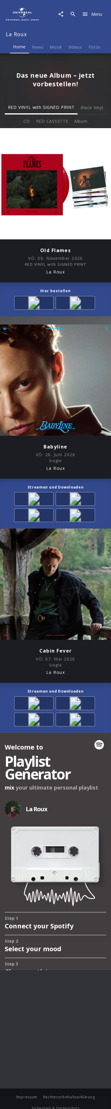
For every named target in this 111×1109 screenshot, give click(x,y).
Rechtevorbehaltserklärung (69, 1097)
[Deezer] (35, 516)
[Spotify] (76, 500)
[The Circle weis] (76, 304)
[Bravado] (35, 304)
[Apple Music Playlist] (76, 516)
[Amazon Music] (35, 500)
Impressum (26, 1097)
